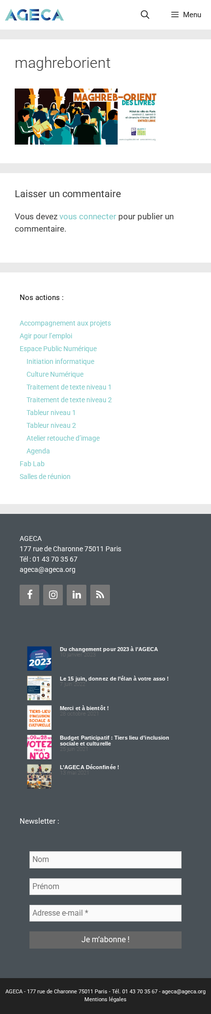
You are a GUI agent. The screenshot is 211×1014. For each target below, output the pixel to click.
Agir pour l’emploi (46, 336)
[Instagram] (53, 595)
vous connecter (87, 216)
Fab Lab (32, 464)
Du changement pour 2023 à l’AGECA (109, 649)
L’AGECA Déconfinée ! (89, 767)
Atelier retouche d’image (63, 438)
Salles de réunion (45, 476)
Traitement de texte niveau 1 (69, 387)
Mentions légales (105, 999)
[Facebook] (29, 595)
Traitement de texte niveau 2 (69, 400)
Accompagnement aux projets (65, 323)
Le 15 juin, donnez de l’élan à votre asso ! (114, 679)
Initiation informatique (60, 361)
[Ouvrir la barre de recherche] (145, 15)
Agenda (38, 451)
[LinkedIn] (76, 595)
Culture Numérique (54, 374)
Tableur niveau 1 (51, 413)
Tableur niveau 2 (51, 425)
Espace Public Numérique (58, 349)
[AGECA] (34, 15)
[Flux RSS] (100, 595)
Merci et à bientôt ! (84, 708)
